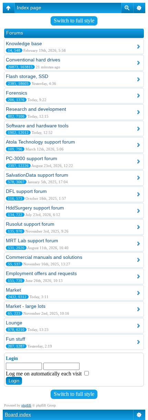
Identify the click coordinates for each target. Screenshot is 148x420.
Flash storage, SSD (27, 76)
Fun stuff (15, 339)
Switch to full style (74, 20)
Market (13, 290)
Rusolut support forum (30, 224)
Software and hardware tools (37, 125)
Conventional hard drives (33, 59)
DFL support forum (26, 191)
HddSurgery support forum (35, 208)
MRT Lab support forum (32, 240)
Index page (29, 7)
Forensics (16, 93)
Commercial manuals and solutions (44, 257)
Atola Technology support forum (40, 142)
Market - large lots (25, 306)
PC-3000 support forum (31, 158)
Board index (18, 414)
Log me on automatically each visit (44, 374)
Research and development (36, 109)
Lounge (14, 322)
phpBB (26, 405)
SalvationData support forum (37, 175)
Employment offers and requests (41, 273)
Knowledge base (24, 43)
